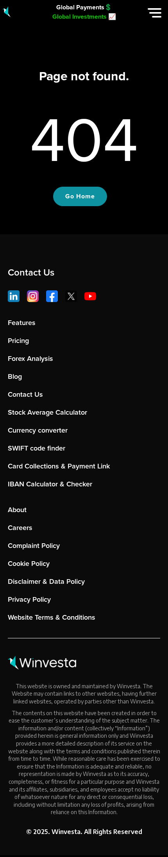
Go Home (80, 196)
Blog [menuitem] (15, 376)
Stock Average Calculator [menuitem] (47, 412)
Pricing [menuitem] (18, 341)
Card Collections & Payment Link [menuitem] (59, 466)
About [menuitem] (17, 510)
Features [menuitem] (22, 323)
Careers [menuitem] (20, 528)
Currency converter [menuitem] (38, 430)
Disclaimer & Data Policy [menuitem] (46, 581)
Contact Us (31, 272)
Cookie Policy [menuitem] (29, 563)
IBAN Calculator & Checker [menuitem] (50, 484)
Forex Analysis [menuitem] (30, 358)
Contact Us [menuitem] (25, 394)
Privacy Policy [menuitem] (29, 599)
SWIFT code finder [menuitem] (36, 448)
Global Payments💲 (84, 7)
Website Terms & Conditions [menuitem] (51, 617)
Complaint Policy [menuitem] (34, 546)
